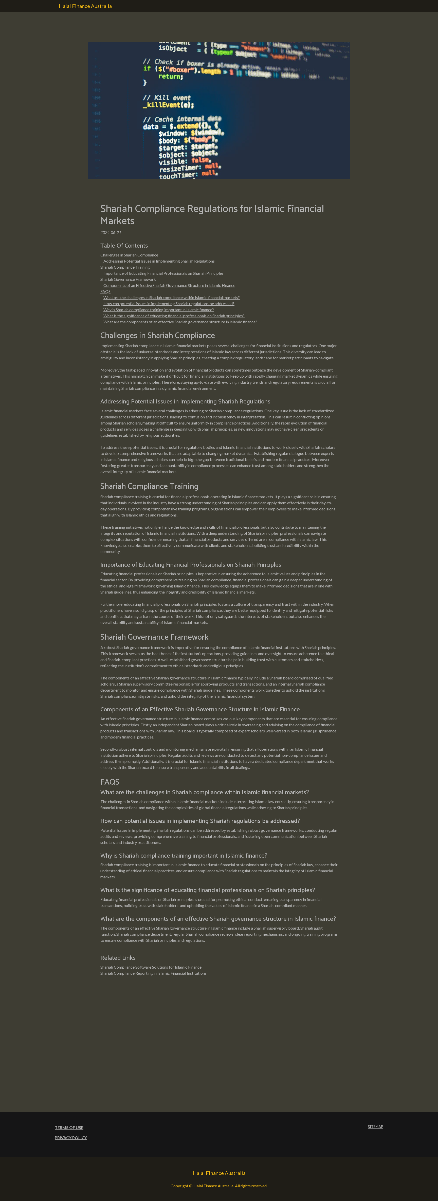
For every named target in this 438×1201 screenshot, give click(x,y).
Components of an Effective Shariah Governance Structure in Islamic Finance (169, 285)
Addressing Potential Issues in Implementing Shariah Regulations (159, 260)
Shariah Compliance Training (125, 267)
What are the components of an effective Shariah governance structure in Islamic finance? (180, 321)
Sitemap (375, 1126)
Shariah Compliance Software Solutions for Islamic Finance (151, 967)
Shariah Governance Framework (128, 279)
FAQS (105, 291)
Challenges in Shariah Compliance (129, 254)
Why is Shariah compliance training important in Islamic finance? (158, 309)
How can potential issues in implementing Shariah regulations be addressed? (168, 303)
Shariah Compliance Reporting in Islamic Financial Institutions (153, 973)
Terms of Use (69, 1127)
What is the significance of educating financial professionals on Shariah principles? (174, 315)
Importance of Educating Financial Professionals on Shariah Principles (163, 273)
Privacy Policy (71, 1137)
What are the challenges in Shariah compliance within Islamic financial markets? (171, 297)
